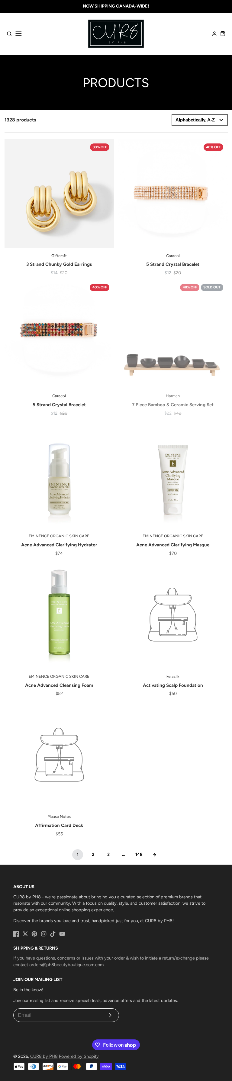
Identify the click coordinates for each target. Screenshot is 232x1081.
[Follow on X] (25, 934)
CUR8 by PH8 (44, 1056)
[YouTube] (62, 934)
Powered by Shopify (79, 1056)
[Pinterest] (34, 934)
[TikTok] (53, 934)
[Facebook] (16, 934)
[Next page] (154, 854)
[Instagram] (44, 934)
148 (139, 854)
